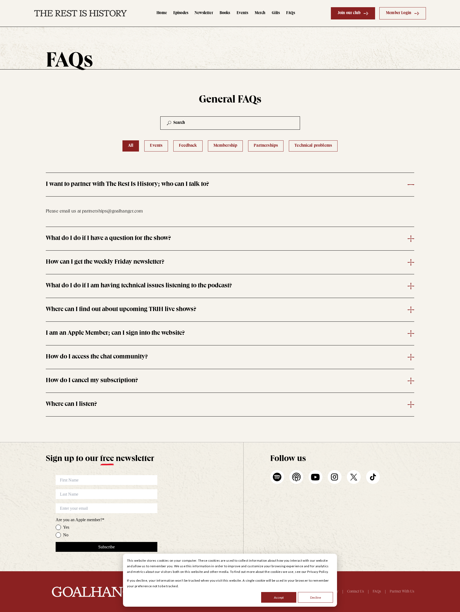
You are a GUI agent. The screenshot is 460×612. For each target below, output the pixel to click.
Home (162, 13)
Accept (279, 597)
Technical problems (313, 146)
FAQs (290, 13)
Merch (260, 13)
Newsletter (204, 13)
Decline (315, 597)
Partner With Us (402, 592)
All (130, 146)
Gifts (276, 13)
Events (242, 13)
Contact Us (355, 592)
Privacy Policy (317, 572)
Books (225, 13)
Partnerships (266, 146)
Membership (225, 146)
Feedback (188, 146)
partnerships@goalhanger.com (112, 211)
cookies (276, 572)
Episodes (180, 13)
